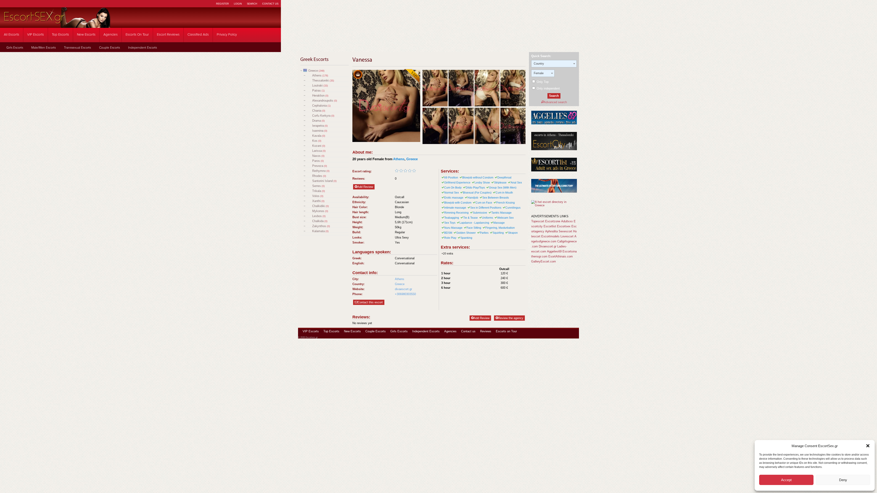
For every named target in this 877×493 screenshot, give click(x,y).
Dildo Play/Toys (475, 187)
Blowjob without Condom (477, 177)
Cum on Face (483, 202)
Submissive (480, 212)
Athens (317, 75)
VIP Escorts (35, 34)
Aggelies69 (554, 251)
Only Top (542, 82)
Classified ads (198, 34)
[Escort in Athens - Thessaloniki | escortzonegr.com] (554, 191)
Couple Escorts (109, 47)
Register (222, 3)
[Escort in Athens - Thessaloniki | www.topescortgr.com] (554, 205)
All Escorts (11, 34)
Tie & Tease (470, 217)
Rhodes (317, 176)
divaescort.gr (403, 289)
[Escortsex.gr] (57, 25)
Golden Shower (466, 232)
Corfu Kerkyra (321, 115)
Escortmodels (550, 236)
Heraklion (318, 95)
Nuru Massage (453, 227)
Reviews (485, 331)
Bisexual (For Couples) (477, 192)
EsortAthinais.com (560, 256)
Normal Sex (451, 192)
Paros (316, 161)
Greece (313, 70)
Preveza (317, 166)
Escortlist (550, 226)
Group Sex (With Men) (502, 187)
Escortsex (564, 226)
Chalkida (318, 221)
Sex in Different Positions (485, 207)
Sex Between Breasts (495, 197)
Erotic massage (453, 197)
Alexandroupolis (322, 100)
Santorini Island (322, 181)
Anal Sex (516, 182)
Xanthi (316, 201)
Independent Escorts (142, 47)
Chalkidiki (318, 206)
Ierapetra (318, 125)
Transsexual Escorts (77, 47)
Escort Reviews (168, 34)
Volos (316, 196)
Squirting (498, 232)
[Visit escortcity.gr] (554, 149)
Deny (843, 480)
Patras (316, 90)
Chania (316, 110)
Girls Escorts (14, 47)
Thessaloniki (320, 80)
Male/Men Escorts (43, 47)
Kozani (316, 145)
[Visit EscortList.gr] (554, 170)
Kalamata (318, 231)
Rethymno (319, 171)
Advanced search (555, 102)
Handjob (473, 197)
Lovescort (566, 236)
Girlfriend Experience (457, 182)
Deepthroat (504, 177)
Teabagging (451, 217)
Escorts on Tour (137, 34)
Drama (316, 120)
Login (238, 3)
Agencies (110, 34)
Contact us (468, 331)
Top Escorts (60, 34)
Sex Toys (449, 222)
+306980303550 (405, 294)
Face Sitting (474, 227)
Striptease (500, 182)
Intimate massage (455, 207)
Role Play (450, 237)
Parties (484, 232)
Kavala (316, 135)
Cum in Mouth (504, 192)
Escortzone (552, 221)
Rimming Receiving (456, 212)
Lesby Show (482, 182)
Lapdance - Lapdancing (474, 222)
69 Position (451, 177)
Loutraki (317, 85)
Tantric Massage (501, 212)
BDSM (448, 232)
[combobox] (554, 63)
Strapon (513, 232)
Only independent (548, 88)
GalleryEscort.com (543, 261)
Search (252, 3)
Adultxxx (567, 221)
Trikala (316, 191)
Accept (786, 480)
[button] (868, 445)
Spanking (466, 237)
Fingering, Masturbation (500, 227)
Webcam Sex (505, 217)
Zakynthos (319, 226)
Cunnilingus (512, 207)
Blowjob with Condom (457, 202)
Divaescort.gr (547, 246)
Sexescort (565, 231)
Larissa (317, 150)
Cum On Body (453, 187)
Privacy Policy (227, 34)
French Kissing (505, 202)
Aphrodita (551, 231)
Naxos (316, 155)
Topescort (537, 221)
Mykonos (318, 211)
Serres (316, 186)
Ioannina (317, 130)
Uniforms (487, 217)
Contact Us (270, 3)
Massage (499, 222)
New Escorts (86, 34)
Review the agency (510, 318)
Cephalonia (319, 105)
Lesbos (317, 216)
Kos (314, 140)
